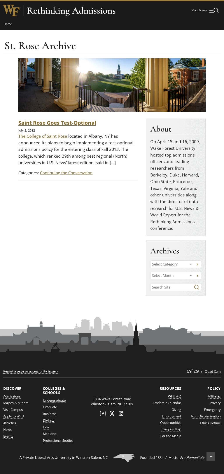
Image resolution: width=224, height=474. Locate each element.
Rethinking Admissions (71, 10)
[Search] (196, 287)
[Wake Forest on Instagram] (121, 414)
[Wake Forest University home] (11, 10)
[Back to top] (210, 456)
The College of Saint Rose (42, 136)
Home (8, 24)
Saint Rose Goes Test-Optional (57, 122)
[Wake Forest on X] (112, 414)
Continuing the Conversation (66, 172)
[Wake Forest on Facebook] (103, 414)
